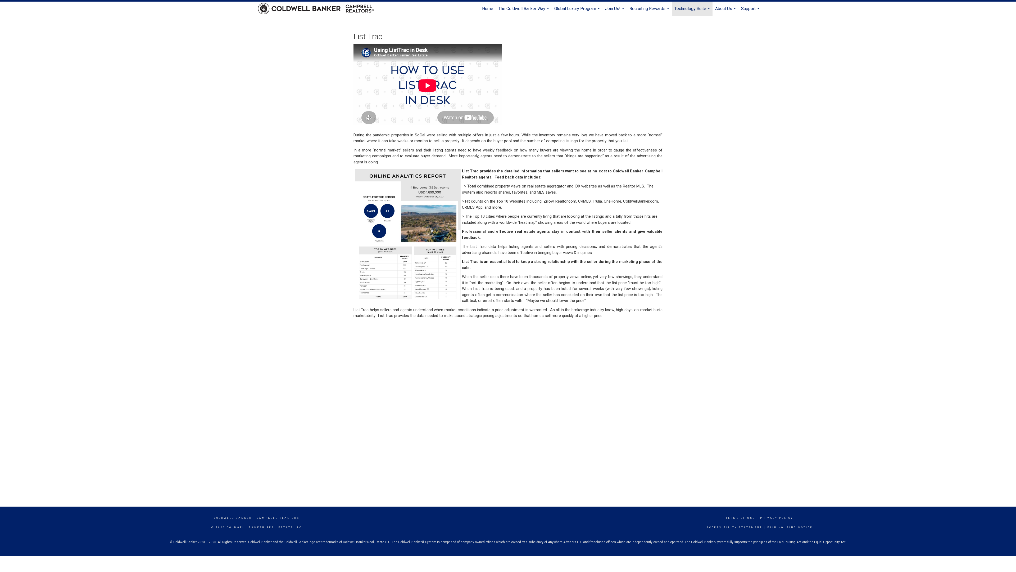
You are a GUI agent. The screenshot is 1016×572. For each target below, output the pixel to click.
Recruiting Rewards (649, 11)
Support (751, 11)
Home (487, 8)
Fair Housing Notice (790, 527)
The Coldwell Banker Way (524, 11)
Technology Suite (692, 11)
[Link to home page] (318, 9)
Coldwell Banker (233, 518)
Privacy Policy (776, 518)
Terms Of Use (740, 518)
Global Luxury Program (577, 11)
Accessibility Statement (734, 527)
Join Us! (615, 11)
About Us (726, 11)
